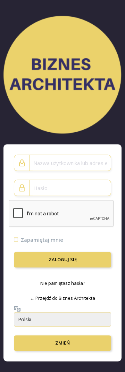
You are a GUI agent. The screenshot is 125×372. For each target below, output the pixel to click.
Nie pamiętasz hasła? (62, 283)
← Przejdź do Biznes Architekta (62, 298)
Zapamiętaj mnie (42, 239)
